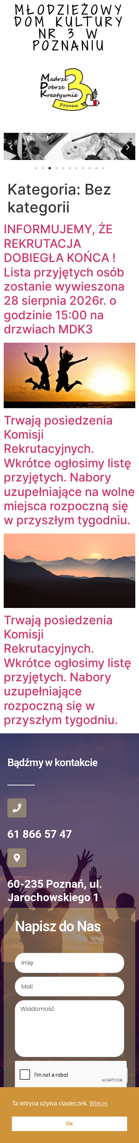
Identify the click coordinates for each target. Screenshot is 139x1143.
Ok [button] (69, 1124)
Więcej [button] (98, 1103)
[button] (11, 147)
